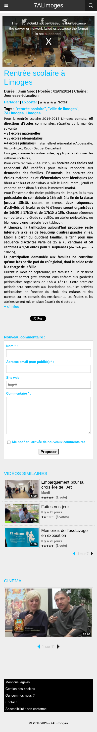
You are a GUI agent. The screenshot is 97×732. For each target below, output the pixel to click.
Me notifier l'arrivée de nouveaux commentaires (48, 442)
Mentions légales (17, 682)
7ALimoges (48, 5)
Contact (11, 702)
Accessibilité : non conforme (26, 709)
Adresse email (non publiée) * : (30, 362)
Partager (11, 102)
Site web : (13, 377)
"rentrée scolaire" (30, 109)
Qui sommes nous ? (20, 695)
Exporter (29, 102)
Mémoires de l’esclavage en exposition (64, 533)
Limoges (33, 113)
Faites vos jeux (55, 506)
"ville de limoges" (63, 109)
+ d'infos (11, 306)
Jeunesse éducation (21, 95)
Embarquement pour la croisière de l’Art (62, 485)
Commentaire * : (18, 393)
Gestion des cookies (20, 689)
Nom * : (12, 346)
